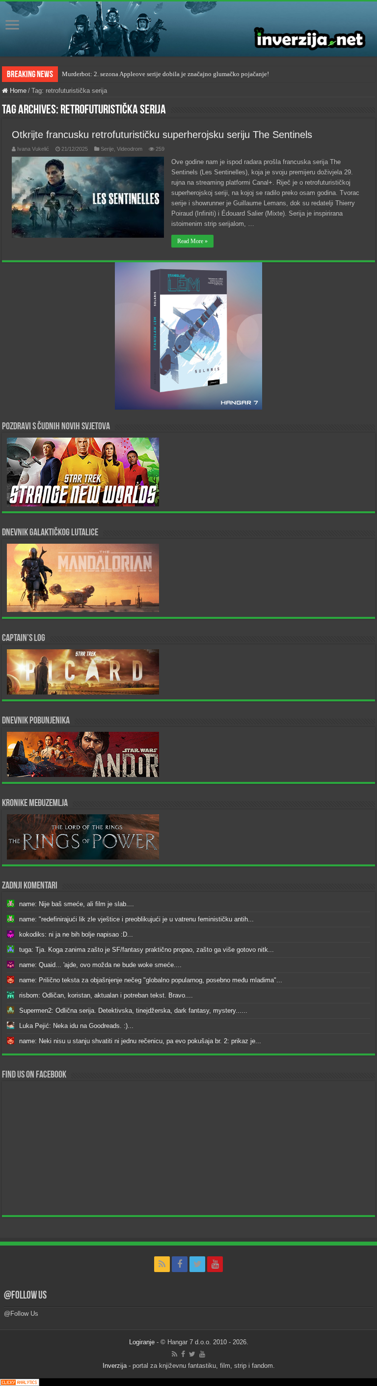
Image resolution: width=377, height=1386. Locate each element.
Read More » (192, 241)
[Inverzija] (188, 28)
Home (17, 90)
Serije (107, 149)
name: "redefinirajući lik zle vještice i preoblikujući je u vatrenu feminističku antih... (136, 919)
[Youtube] (215, 1264)
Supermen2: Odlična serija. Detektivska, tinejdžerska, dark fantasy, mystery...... (133, 1010)
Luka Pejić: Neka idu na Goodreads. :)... (76, 1025)
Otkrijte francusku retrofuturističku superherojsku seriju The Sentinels (162, 134)
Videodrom (129, 149)
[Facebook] (180, 1264)
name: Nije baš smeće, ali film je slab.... (76, 904)
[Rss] (162, 1264)
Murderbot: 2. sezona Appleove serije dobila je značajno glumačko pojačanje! (165, 74)
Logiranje (142, 1342)
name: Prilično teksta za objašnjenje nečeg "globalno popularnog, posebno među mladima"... (150, 980)
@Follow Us (25, 1296)
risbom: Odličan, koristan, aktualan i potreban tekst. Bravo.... (106, 995)
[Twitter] (197, 1264)
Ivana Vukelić (33, 149)
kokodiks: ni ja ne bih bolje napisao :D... (76, 934)
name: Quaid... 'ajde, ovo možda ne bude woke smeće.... (100, 965)
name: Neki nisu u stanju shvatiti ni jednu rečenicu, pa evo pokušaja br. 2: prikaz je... (140, 1041)
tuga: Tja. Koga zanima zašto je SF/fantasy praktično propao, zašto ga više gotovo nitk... (146, 949)
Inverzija (115, 1365)
